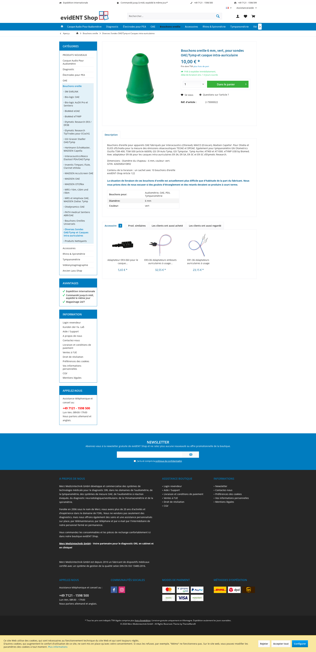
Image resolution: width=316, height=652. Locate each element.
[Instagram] (121, 589)
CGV (65, 373)
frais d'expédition (143, 620)
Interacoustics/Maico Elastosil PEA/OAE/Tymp (77, 158)
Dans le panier (226, 84)
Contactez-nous (71, 340)
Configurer (300, 643)
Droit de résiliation (73, 356)
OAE (65, 80)
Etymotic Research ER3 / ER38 (77, 123)
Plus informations (57, 646)
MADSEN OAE (72, 178)
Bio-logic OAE (71, 97)
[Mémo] (245, 16)
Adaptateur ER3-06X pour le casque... (122, 261)
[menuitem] (245, 8)
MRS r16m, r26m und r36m (76, 191)
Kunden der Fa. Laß (73, 327)
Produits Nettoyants (75, 241)
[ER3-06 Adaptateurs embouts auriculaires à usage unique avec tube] (160, 245)
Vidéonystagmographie (75, 265)
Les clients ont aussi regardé (205, 225)
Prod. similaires (137, 225)
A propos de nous (72, 335)
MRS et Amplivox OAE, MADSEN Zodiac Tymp (76, 200)
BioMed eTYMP (72, 116)
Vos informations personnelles (72, 367)
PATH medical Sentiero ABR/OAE (77, 214)
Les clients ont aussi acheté (167, 225)
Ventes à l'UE (70, 352)
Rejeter (264, 643)
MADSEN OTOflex (74, 184)
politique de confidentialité (168, 461)
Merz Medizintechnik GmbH (75, 543)
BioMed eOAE (72, 111)
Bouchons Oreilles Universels (74, 222)
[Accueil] (62, 26)
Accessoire (113, 225)
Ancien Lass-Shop (72, 270)
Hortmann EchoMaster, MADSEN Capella (77, 149)
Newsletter (221, 486)
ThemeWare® (189, 624)
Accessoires (69, 248)
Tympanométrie (71, 259)
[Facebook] (114, 589)
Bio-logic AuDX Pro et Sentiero (76, 104)
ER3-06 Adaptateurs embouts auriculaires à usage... (160, 261)
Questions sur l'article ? (215, 94)
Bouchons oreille (72, 86)
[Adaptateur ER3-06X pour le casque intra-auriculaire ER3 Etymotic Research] (122, 245)
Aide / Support (71, 331)
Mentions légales (72, 377)
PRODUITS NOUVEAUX (75, 55)
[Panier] (253, 16)
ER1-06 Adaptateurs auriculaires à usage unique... (198, 261)
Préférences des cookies (76, 361)
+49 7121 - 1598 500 (74, 595)
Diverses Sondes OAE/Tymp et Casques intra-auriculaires (76, 232)
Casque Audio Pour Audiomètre (73, 62)
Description (111, 134)
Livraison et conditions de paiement (77, 346)
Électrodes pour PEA (74, 74)
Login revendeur (72, 322)
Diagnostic (68, 69)
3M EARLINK (71, 91)
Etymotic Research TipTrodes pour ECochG (77, 132)
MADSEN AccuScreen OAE (78, 173)
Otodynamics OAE (74, 206)
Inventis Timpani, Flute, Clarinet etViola (77, 166)
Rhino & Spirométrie (74, 253)
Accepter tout (281, 643)
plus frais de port (201, 66)
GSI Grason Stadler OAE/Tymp (75, 140)
